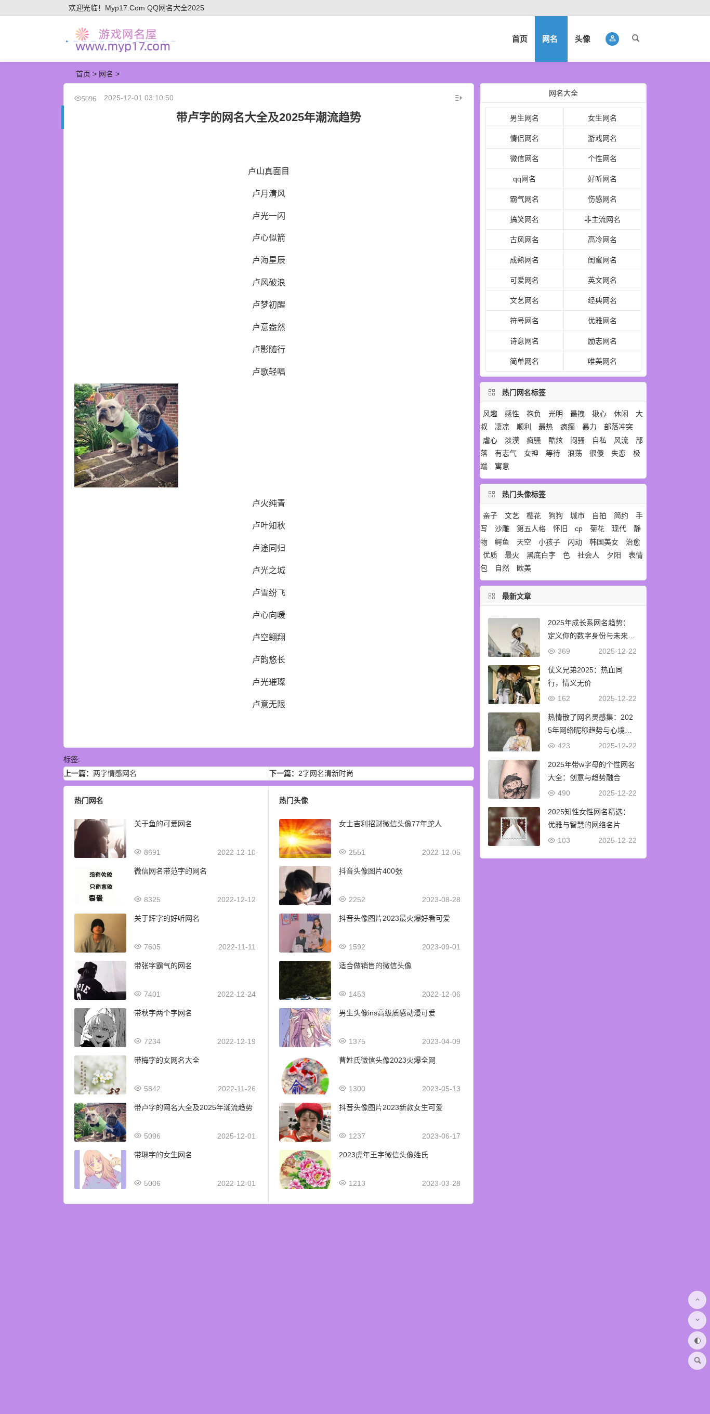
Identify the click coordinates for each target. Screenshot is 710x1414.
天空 (524, 542)
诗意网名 (524, 341)
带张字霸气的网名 (163, 965)
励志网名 (602, 341)
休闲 (621, 413)
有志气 (506, 453)
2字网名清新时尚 (325, 773)
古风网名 (524, 239)
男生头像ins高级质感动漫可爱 (387, 1013)
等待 (553, 453)
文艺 (512, 515)
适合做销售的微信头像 (375, 965)
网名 (550, 38)
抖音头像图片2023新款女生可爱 (391, 1107)
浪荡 (575, 453)
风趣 (490, 413)
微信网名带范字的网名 (170, 871)
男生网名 (524, 118)
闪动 (575, 542)
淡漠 (512, 440)
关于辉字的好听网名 (167, 918)
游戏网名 (602, 138)
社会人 (588, 555)
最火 (512, 555)
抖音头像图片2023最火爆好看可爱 (394, 918)
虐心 (490, 440)
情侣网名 (524, 138)
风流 (621, 440)
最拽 (577, 413)
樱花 (534, 515)
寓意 (502, 466)
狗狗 (555, 515)
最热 (545, 426)
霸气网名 (524, 199)
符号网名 (524, 320)
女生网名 (602, 118)
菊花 (597, 528)
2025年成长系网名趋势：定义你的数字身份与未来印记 (591, 635)
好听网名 (602, 179)
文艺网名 (524, 300)
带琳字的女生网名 (163, 1155)
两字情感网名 (115, 773)
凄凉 (502, 426)
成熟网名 (524, 260)
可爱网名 (524, 280)
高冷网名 (602, 239)
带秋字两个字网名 (163, 1013)
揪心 (599, 413)
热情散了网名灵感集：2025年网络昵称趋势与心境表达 (590, 730)
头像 (582, 38)
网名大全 (563, 93)
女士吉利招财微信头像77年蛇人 (390, 824)
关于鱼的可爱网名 (163, 824)
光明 (555, 413)
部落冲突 (618, 426)
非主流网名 (602, 219)
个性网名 (602, 158)
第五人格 (531, 528)
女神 (531, 453)
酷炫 (555, 440)
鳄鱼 (502, 542)
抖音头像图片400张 (370, 871)
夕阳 (614, 555)
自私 (599, 440)
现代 (619, 528)
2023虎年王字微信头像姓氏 (383, 1155)
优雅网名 (602, 320)
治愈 (633, 542)
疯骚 (534, 440)
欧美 (524, 568)
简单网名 (524, 361)
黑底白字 (541, 555)
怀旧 (560, 528)
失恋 (618, 453)
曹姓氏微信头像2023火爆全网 (387, 1060)
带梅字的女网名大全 (167, 1060)
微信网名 (524, 158)
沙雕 (502, 528)
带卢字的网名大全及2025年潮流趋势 (193, 1107)
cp (579, 528)
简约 (621, 515)
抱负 (534, 413)
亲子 (490, 515)
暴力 (589, 426)
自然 (502, 568)
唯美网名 (602, 361)
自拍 (599, 515)
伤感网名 (602, 199)
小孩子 (549, 542)
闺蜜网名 (602, 260)
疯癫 (567, 426)
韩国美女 (604, 542)
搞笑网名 (524, 219)
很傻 (596, 453)
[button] (612, 39)
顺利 (524, 426)
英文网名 (602, 280)
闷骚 (577, 440)
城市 (577, 515)
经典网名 (602, 300)
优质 (490, 555)
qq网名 (524, 179)
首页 (520, 38)
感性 (512, 413)
